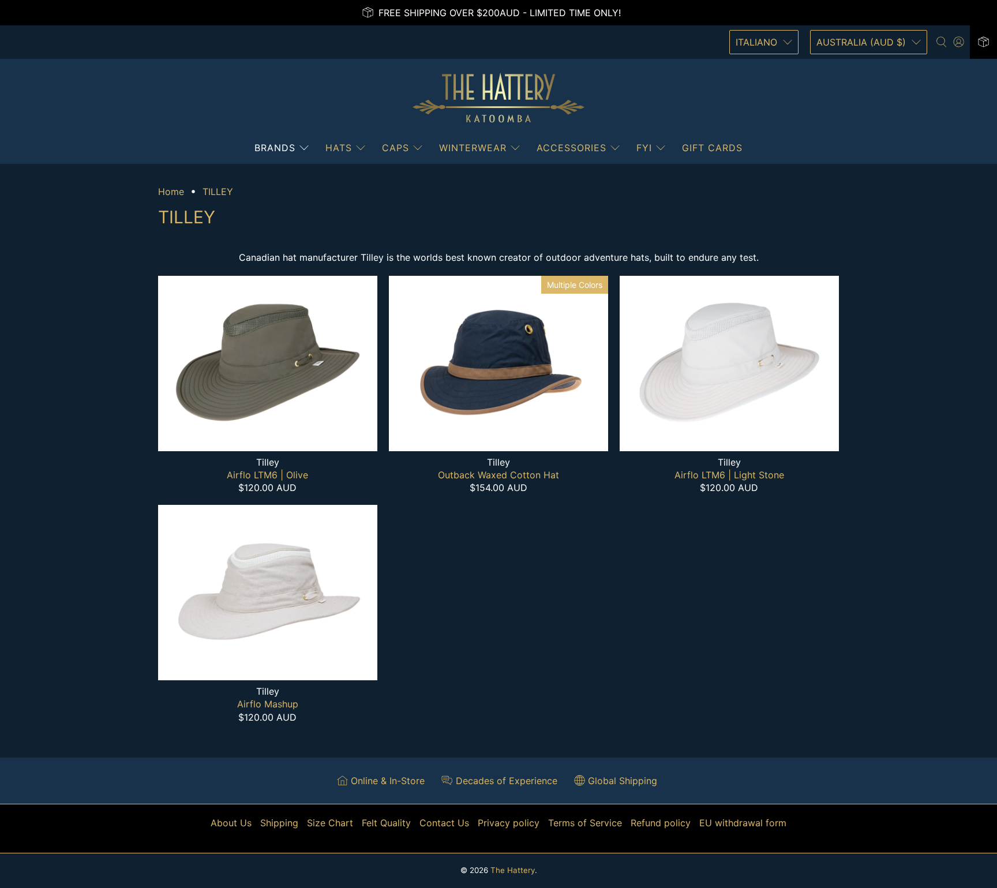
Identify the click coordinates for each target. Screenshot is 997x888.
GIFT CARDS (712, 147)
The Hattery (512, 870)
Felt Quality (386, 823)
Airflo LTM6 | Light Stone (729, 475)
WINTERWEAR (473, 147)
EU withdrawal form (742, 823)
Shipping (279, 823)
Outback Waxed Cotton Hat (498, 475)
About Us (231, 823)
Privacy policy (508, 823)
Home (171, 191)
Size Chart (330, 823)
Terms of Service (585, 823)
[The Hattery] (498, 98)
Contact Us (444, 823)
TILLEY (218, 191)
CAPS (395, 147)
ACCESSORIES (571, 147)
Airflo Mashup (267, 704)
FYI (644, 147)
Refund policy (661, 823)
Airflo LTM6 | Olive (267, 475)
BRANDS (274, 147)
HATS (338, 147)
